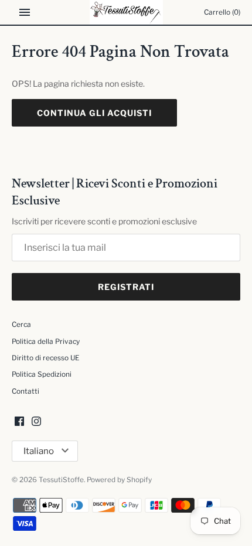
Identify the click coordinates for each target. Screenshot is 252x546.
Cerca (21, 324)
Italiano (38, 451)
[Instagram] (36, 422)
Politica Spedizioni (41, 374)
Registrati (126, 287)
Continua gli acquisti (94, 113)
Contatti (25, 391)
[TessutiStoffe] (126, 12)
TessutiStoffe (61, 480)
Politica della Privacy (46, 341)
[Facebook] (19, 422)
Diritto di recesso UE (45, 358)
